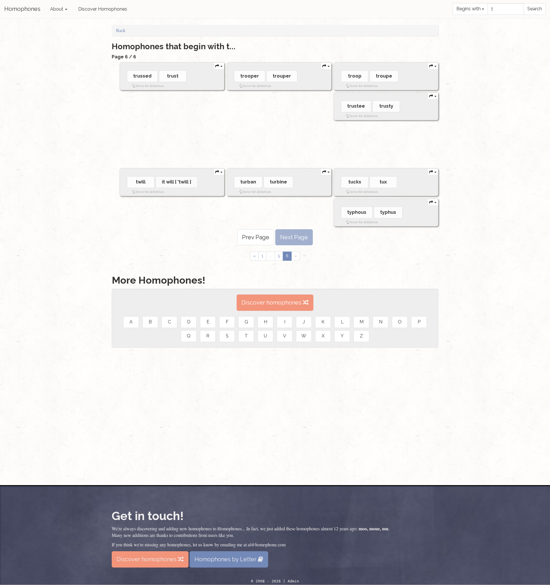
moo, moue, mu (373, 528)
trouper (282, 76)
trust (172, 76)
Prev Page (255, 237)
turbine (278, 182)
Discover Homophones (102, 9)
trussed (142, 76)
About (57, 9)
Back (120, 30)
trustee (356, 106)
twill (141, 182)
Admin (293, 581)
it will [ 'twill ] (176, 182)
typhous (356, 212)
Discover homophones (272, 302)
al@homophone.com (267, 544)
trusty (386, 106)
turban (248, 182)
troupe (384, 76)
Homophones (22, 8)
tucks (354, 182)
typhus (388, 212)
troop (355, 76)
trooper (249, 76)
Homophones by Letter (226, 559)
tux (383, 182)
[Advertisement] (276, 144)
